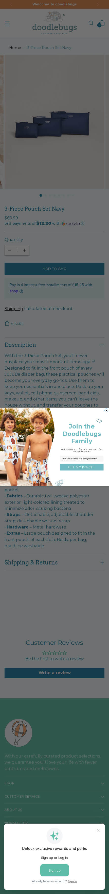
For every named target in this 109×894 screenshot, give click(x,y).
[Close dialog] (106, 410)
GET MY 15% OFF (81, 467)
